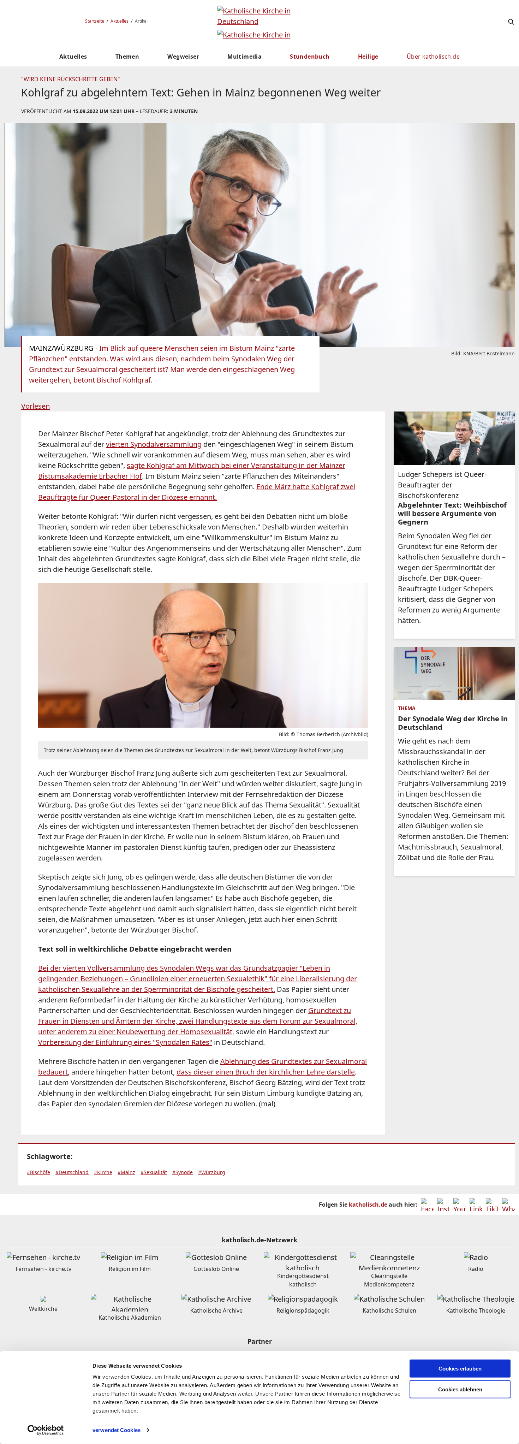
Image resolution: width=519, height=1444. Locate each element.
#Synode (182, 1172)
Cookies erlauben (460, 1369)
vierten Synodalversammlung (154, 444)
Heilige (368, 56)
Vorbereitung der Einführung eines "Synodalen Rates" (125, 1042)
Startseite (94, 21)
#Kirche (103, 1172)
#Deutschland (72, 1172)
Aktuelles (120, 21)
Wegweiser (183, 56)
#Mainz (126, 1172)
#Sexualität (154, 1172)
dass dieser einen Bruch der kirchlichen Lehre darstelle (266, 1072)
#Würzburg (211, 1172)
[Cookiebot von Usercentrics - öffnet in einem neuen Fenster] (46, 1430)
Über (433, 56)
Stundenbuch (309, 56)
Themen (127, 56)
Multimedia (244, 56)
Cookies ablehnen (460, 1389)
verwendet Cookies (117, 1430)
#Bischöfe (38, 1172)
